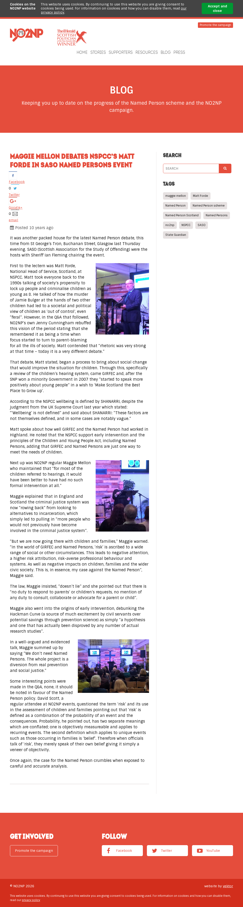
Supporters (121, 52)
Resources (147, 52)
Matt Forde (200, 196)
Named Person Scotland (182, 215)
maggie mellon (175, 196)
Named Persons (217, 215)
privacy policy (31, 900)
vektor (228, 886)
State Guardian (175, 235)
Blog (166, 52)
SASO (202, 225)
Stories (98, 52)
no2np (169, 225)
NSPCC (186, 225)
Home (82, 52)
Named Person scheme (209, 205)
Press (179, 52)
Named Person (175, 205)
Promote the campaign (215, 25)
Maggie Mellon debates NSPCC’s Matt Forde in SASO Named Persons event (72, 160)
